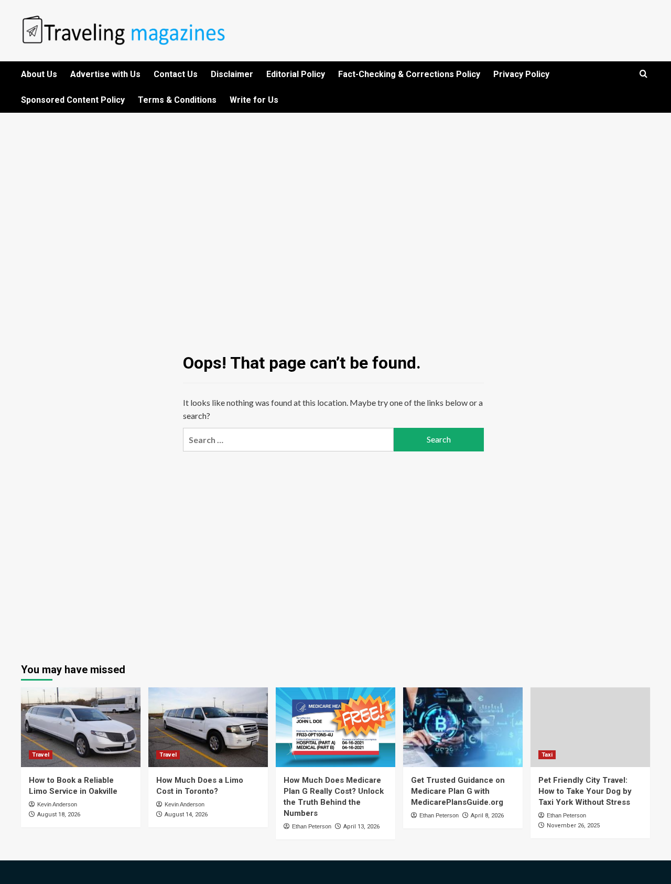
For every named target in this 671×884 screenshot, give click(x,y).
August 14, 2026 (186, 814)
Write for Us (254, 100)
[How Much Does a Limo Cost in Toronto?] (208, 727)
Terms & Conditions (177, 100)
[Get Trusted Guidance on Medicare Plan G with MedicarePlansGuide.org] (463, 727)
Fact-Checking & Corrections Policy (409, 74)
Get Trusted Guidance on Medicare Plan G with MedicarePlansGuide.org (458, 791)
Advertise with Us (105, 74)
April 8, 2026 (487, 815)
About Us (39, 74)
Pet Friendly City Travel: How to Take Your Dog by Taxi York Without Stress (585, 791)
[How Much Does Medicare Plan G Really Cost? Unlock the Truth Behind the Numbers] (335, 727)
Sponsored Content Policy (73, 100)
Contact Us (176, 74)
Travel (40, 754)
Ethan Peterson (311, 826)
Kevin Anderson (57, 804)
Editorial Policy (295, 74)
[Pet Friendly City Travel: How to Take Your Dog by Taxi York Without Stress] (590, 727)
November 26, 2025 (573, 825)
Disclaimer (232, 74)
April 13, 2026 (361, 826)
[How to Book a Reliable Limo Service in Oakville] (80, 727)
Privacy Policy (521, 74)
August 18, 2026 (58, 814)
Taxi (547, 754)
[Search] (643, 74)
